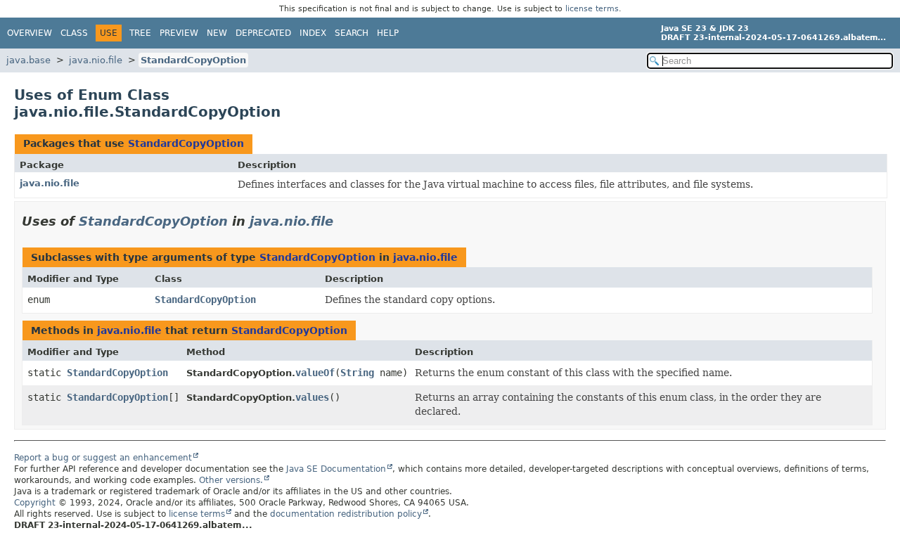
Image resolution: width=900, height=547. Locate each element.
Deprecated (263, 33)
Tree (140, 33)
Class (74, 33)
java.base (28, 60)
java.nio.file (95, 60)
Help (388, 33)
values (312, 397)
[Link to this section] (343, 221)
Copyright (35, 503)
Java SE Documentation (336, 469)
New (217, 33)
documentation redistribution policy (346, 514)
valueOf (315, 372)
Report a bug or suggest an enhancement (103, 458)
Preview (179, 33)
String (357, 372)
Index (313, 33)
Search (351, 33)
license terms (592, 8)
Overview (29, 33)
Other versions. (231, 480)
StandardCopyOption (193, 60)
